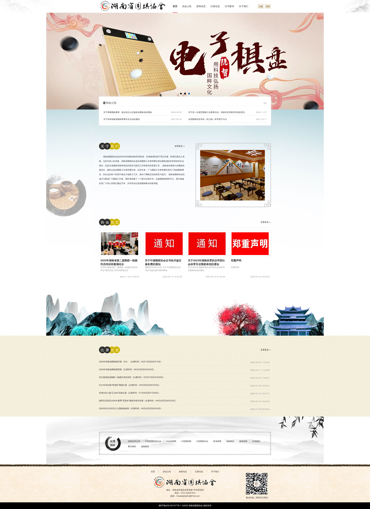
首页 (175, 6)
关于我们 (243, 6)
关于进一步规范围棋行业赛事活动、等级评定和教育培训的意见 (216, 112)
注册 (261, 6)
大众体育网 (171, 441)
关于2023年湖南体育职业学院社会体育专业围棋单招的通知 (206, 262)
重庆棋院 (132, 446)
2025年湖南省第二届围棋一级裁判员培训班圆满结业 (118, 262)
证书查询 (229, 6)
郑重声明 (236, 260)
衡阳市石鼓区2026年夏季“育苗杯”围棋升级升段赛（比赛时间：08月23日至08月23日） (138, 400)
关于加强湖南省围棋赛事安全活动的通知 (121, 119)
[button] (181, 93)
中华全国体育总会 (153, 441)
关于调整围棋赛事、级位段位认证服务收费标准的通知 (127, 112)
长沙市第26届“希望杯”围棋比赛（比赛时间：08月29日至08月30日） (130, 384)
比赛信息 (215, 6)
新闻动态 (201, 6)
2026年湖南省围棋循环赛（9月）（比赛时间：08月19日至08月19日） (131, 361)
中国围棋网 (186, 441)
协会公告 (187, 6)
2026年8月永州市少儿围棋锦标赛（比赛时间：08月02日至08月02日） (131, 408)
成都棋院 (145, 446)
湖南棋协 (230, 441)
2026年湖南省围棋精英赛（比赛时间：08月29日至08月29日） (127, 369)
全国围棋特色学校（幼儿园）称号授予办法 (207, 119)
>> (265, 102)
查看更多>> (180, 145)
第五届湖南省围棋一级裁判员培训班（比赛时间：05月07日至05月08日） (132, 377)
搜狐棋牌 (243, 441)
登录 (268, 6)
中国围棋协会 (202, 441)
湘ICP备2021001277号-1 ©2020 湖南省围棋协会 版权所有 (185, 505)
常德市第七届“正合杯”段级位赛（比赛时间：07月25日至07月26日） (129, 392)
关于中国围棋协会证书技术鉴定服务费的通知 (163, 262)
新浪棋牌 (217, 441)
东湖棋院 (256, 441)
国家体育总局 (134, 441)
